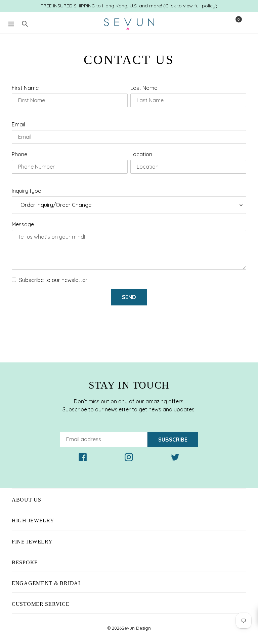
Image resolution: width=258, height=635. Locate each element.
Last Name (143, 87)
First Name (25, 87)
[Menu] (11, 23)
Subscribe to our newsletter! (53, 280)
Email (18, 124)
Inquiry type (26, 190)
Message (23, 224)
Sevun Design (136, 628)
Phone (19, 154)
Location (141, 154)
